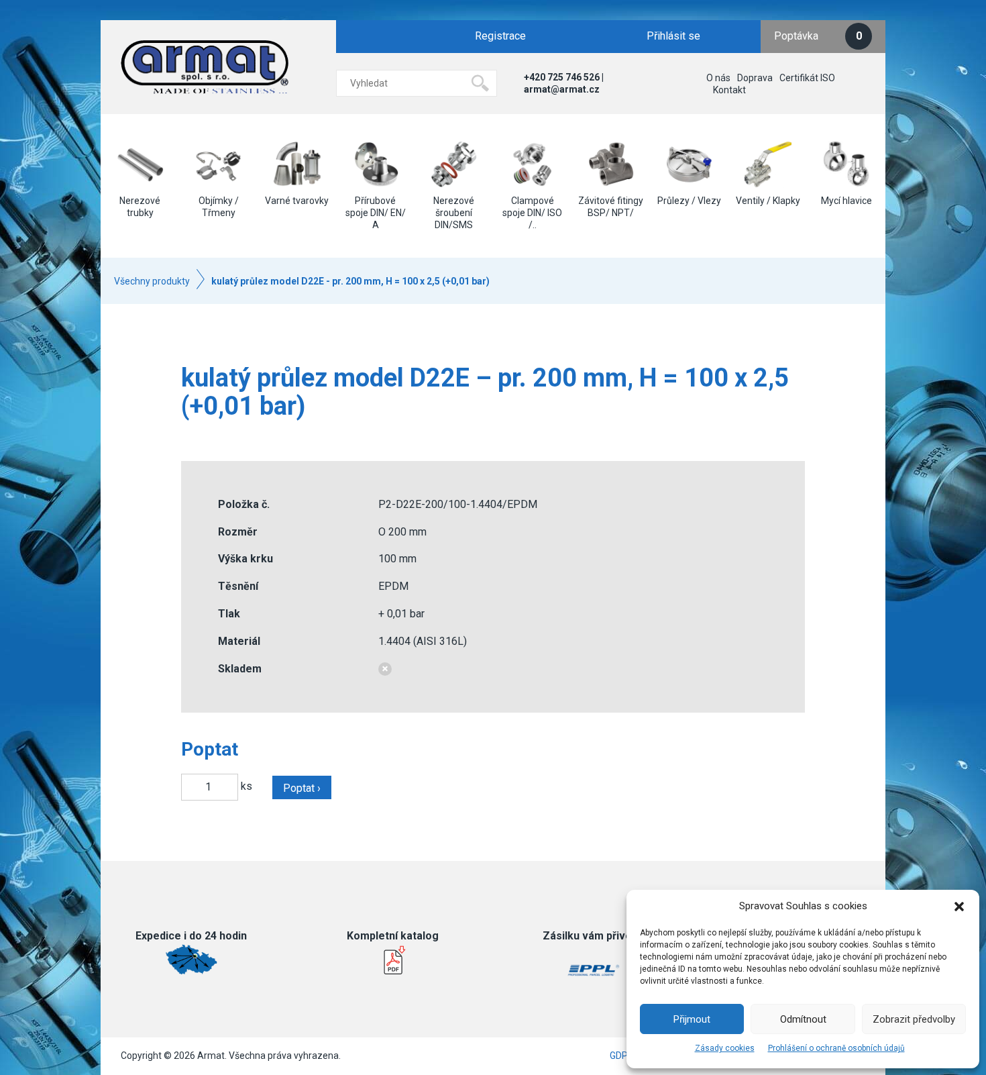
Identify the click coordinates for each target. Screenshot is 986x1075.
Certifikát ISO (807, 77)
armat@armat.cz (562, 89)
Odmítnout (803, 1019)
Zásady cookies (725, 1048)
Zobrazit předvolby (914, 1019)
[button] (959, 906)
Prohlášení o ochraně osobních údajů (836, 1048)
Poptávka (818, 36)
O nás (718, 77)
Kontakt (729, 90)
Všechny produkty (152, 281)
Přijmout (691, 1019)
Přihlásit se (673, 36)
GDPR (622, 1055)
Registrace (500, 36)
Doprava (755, 77)
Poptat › (302, 788)
